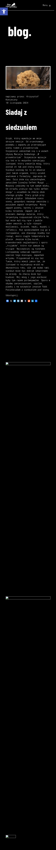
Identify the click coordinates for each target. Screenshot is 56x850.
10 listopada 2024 (17, 102)
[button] (4, 11)
